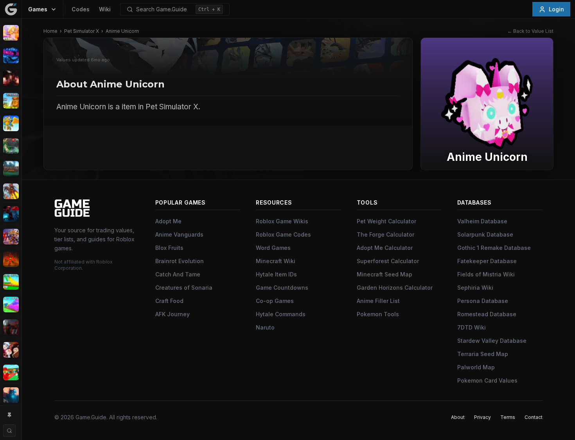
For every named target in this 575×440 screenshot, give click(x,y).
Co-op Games (275, 300)
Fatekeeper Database (487, 261)
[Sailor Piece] (11, 350)
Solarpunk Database (485, 234)
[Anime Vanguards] (11, 55)
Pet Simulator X (81, 31)
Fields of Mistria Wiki (486, 274)
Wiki (105, 9)
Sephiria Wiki (475, 287)
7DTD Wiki (471, 327)
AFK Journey (172, 314)
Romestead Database (486, 314)
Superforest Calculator (388, 261)
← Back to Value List (530, 31)
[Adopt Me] (11, 33)
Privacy (482, 417)
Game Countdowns (282, 287)
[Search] (9, 430)
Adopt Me (168, 221)
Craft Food (169, 300)
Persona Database (482, 300)
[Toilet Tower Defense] (11, 395)
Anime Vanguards (179, 234)
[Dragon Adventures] (11, 169)
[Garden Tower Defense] (11, 259)
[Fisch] (11, 191)
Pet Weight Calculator (386, 221)
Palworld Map (476, 367)
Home (50, 31)
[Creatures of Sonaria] (11, 146)
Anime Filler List (378, 300)
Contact (534, 417)
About (458, 417)
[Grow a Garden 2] (11, 304)
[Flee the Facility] (11, 214)
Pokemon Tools (378, 314)
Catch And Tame (177, 274)
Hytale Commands (280, 314)
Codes (81, 9)
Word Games (273, 247)
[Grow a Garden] (11, 282)
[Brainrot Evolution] (11, 101)
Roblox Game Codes (283, 234)
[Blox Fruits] (11, 78)
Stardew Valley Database (491, 340)
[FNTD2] (11, 237)
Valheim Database (482, 221)
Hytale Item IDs (276, 274)
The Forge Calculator (385, 234)
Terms (507, 417)
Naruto (265, 327)
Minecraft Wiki (275, 261)
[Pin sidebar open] (9, 415)
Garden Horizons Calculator (395, 287)
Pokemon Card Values (487, 380)
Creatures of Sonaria (183, 287)
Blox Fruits (169, 247)
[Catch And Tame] (11, 123)
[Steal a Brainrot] (11, 372)
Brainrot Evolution (179, 261)
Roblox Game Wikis (282, 221)
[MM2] (11, 327)
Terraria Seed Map (482, 354)
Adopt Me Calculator (385, 247)
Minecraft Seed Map (384, 274)
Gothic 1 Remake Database (494, 247)
